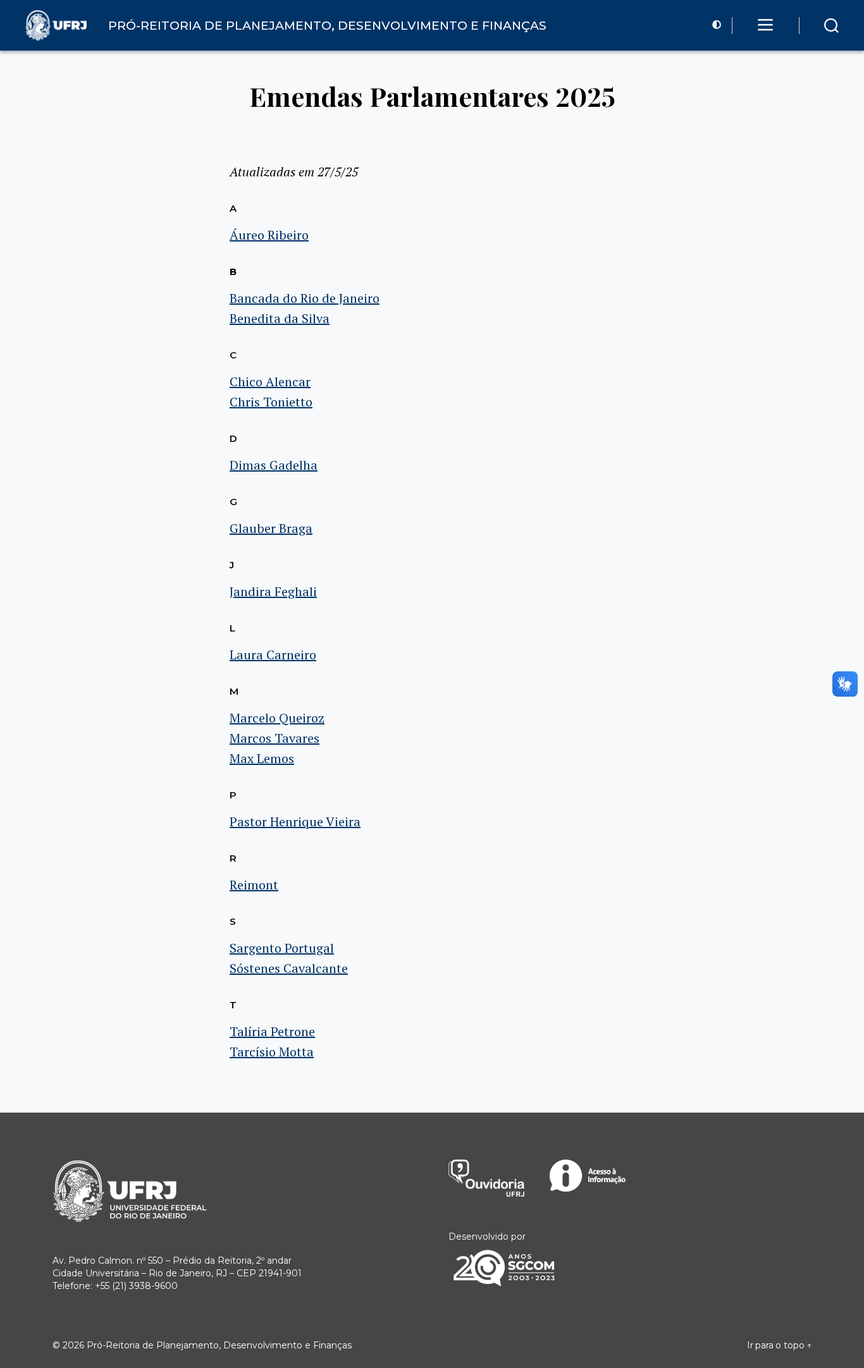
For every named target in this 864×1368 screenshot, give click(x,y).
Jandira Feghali (273, 591)
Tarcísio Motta (272, 1051)
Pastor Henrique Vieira (295, 821)
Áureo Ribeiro (269, 234)
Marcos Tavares (274, 738)
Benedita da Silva (280, 318)
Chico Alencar (270, 381)
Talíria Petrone (272, 1031)
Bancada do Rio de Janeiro (305, 298)
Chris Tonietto (271, 401)
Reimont (254, 884)
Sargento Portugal (282, 947)
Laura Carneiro (273, 654)
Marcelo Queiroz (277, 717)
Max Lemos (262, 758)
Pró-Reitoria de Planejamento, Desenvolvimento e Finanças (219, 1345)
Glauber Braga (271, 528)
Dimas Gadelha (274, 464)
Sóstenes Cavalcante (289, 968)
